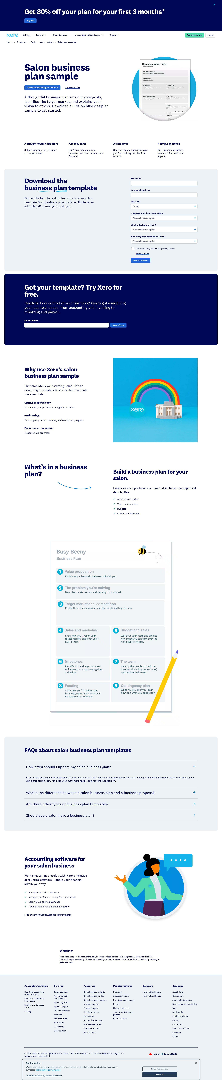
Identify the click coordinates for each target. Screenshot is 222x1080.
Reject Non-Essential (159, 1069)
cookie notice (42, 1069)
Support (113, 35)
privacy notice (54, 1069)
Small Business (60, 35)
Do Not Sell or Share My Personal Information (44, 1075)
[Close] (196, 1062)
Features (40, 35)
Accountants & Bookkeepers (88, 35)
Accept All (160, 1075)
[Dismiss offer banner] (214, 5)
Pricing (26, 35)
